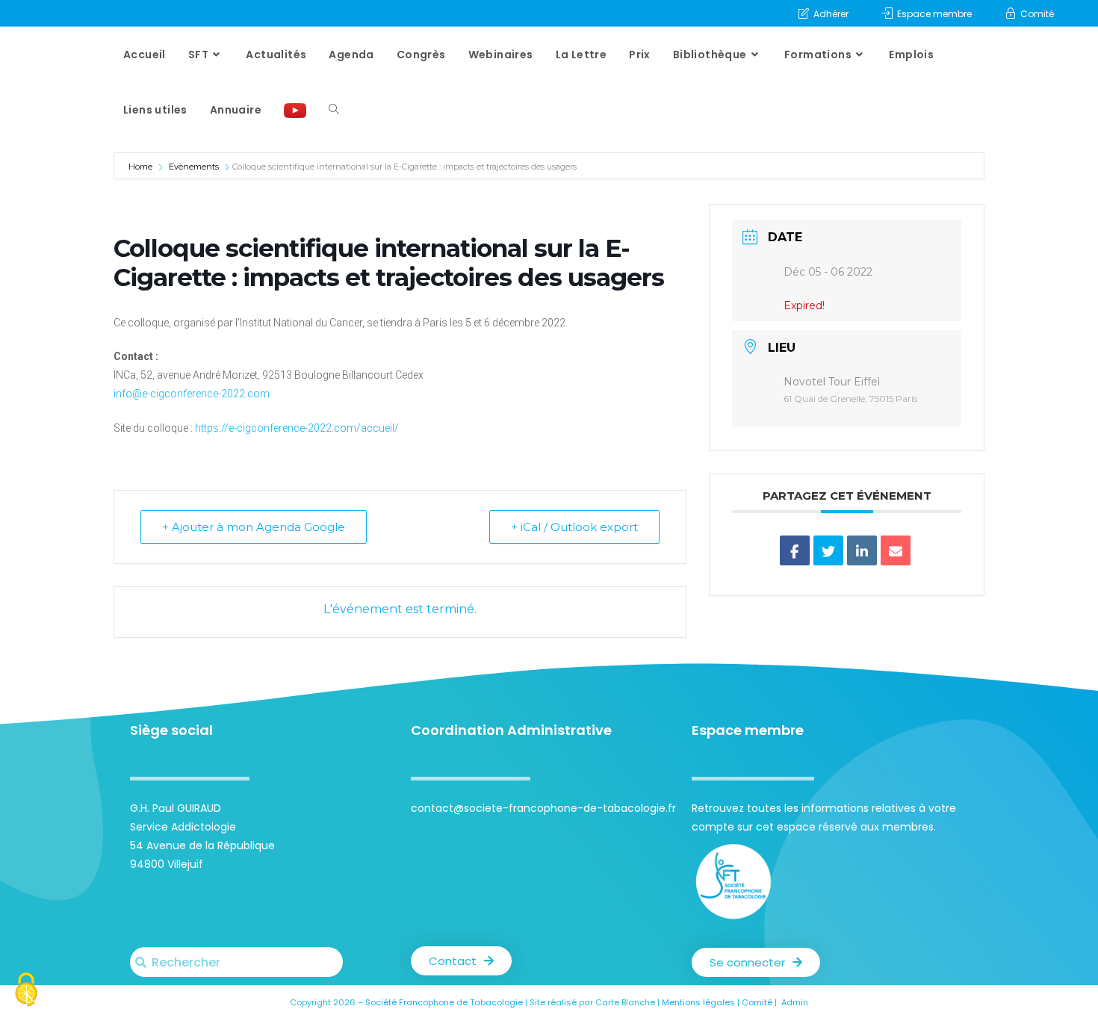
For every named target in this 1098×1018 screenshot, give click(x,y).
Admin (794, 1002)
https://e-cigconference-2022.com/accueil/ (297, 428)
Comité (757, 1002)
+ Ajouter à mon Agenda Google (253, 527)
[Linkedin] (862, 550)
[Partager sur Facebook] (795, 550)
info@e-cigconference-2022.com (192, 394)
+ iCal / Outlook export (574, 527)
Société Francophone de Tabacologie (444, 1002)
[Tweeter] (828, 550)
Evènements (194, 166)
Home (141, 166)
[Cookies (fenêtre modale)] (26, 991)
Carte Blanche (625, 1002)
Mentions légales (698, 1002)
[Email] (896, 550)
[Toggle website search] (333, 109)
